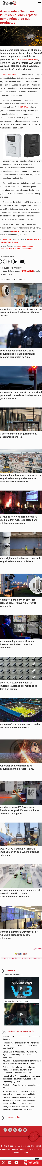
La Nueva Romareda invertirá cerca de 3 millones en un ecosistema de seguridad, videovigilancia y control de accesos (19, 1100)
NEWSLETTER (27, 271)
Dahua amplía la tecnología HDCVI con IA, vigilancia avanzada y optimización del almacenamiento (20, 1054)
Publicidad (35, 1146)
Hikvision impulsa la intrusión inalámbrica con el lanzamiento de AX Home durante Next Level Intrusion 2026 (22, 1045)
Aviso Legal (5, 1149)
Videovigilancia (12, 242)
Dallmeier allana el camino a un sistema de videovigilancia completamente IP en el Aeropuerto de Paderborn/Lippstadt (20, 1070)
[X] (2, 261)
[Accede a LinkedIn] (10, 1162)
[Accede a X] (3, 1162)
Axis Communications (26, 59)
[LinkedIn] (15, 261)
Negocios (3, 242)
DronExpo (4, 249)
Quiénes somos (24, 1146)
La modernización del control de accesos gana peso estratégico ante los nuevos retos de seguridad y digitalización (21, 1079)
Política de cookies (8, 1146)
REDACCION (7, 239)
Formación (37, 239)
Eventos (30, 239)
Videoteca (11, 970)
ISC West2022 (14, 249)
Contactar (24, 1153)
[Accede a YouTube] (16, 1162)
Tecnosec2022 (25, 249)
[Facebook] (9, 261)
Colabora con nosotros (20, 1149)
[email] (22, 261)
